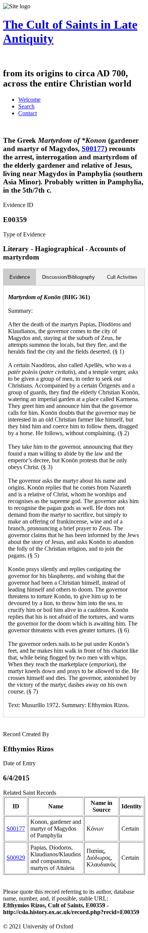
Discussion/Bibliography (68, 277)
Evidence (19, 277)
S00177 (93, 149)
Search (26, 106)
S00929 (15, 857)
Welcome (29, 99)
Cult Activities (122, 277)
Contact (27, 113)
